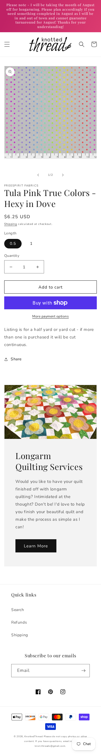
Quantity (11, 255)
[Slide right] (63, 175)
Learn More (36, 546)
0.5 (13, 243)
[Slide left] (38, 175)
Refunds (19, 622)
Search (17, 609)
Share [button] (16, 359)
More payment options (50, 316)
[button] (7, 44)
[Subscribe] (83, 670)
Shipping (10, 224)
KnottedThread (33, 736)
